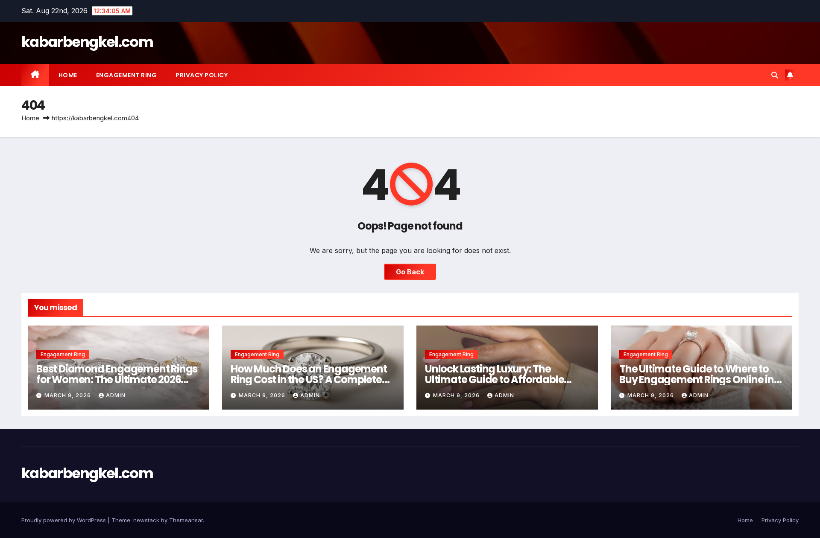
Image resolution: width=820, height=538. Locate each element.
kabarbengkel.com (87, 42)
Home (68, 75)
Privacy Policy (202, 75)
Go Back (410, 272)
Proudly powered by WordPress (64, 520)
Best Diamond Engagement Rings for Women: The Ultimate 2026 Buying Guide (116, 379)
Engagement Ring (126, 75)
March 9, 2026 (68, 395)
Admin (116, 395)
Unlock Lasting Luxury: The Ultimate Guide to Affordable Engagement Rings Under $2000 (502, 379)
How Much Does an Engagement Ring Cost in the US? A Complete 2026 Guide (309, 379)
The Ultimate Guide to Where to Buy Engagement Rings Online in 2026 (696, 379)
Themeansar (186, 520)
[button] (774, 75)
